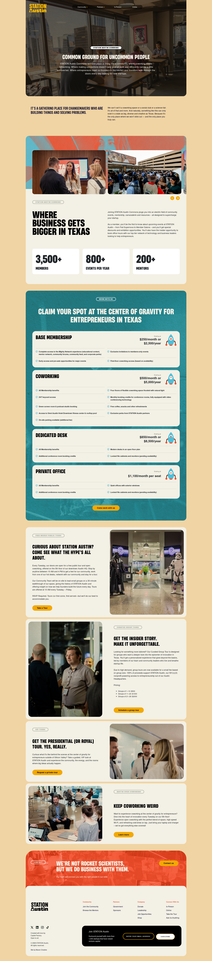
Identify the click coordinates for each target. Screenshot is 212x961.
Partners (100, 7)
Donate (140, 906)
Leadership (142, 910)
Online (134, 7)
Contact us (169, 863)
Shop (140, 917)
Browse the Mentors (90, 910)
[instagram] (42, 927)
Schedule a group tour (128, 710)
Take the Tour (171, 914)
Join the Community (90, 906)
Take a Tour (42, 608)
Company (141, 902)
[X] (32, 927)
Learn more (123, 834)
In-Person (117, 7)
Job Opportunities (144, 914)
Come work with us (106, 508)
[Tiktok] (47, 927)
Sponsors (117, 910)
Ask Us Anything (172, 917)
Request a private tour (47, 772)
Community (82, 7)
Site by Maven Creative (39, 950)
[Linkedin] (37, 927)
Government (118, 906)
